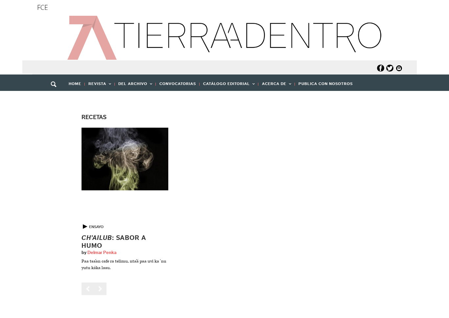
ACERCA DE (272, 86)
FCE (42, 7)
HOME (75, 84)
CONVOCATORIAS (177, 84)
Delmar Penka (101, 252)
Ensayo (96, 227)
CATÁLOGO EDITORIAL (225, 86)
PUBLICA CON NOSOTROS (325, 84)
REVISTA (95, 86)
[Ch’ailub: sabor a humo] (125, 159)
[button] (55, 98)
